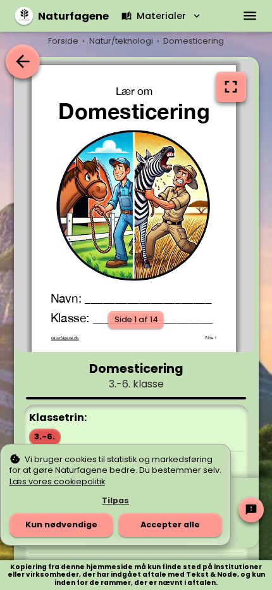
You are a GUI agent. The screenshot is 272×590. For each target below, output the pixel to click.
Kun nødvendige (61, 524)
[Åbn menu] (250, 15)
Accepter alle (170, 524)
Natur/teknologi (121, 40)
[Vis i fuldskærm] (231, 87)
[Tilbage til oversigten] (23, 61)
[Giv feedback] (251, 509)
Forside (63, 40)
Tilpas (115, 500)
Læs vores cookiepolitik (57, 481)
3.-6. (44, 436)
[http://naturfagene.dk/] (64, 338)
